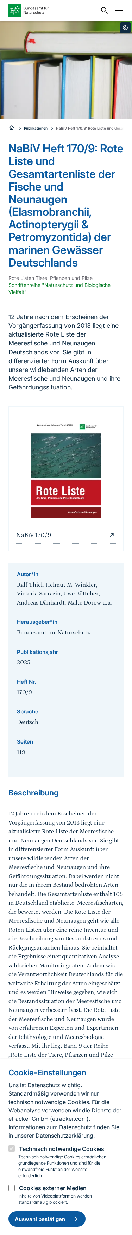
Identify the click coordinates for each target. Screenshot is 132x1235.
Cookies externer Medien (53, 1188)
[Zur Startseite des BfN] (52, 10)
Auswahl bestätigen (40, 1219)
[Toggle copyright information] (125, 27)
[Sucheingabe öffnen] (103, 10)
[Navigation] (118, 10)
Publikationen (36, 128)
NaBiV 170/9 (33, 535)
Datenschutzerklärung (64, 1135)
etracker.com (69, 1118)
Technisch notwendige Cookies (61, 1148)
